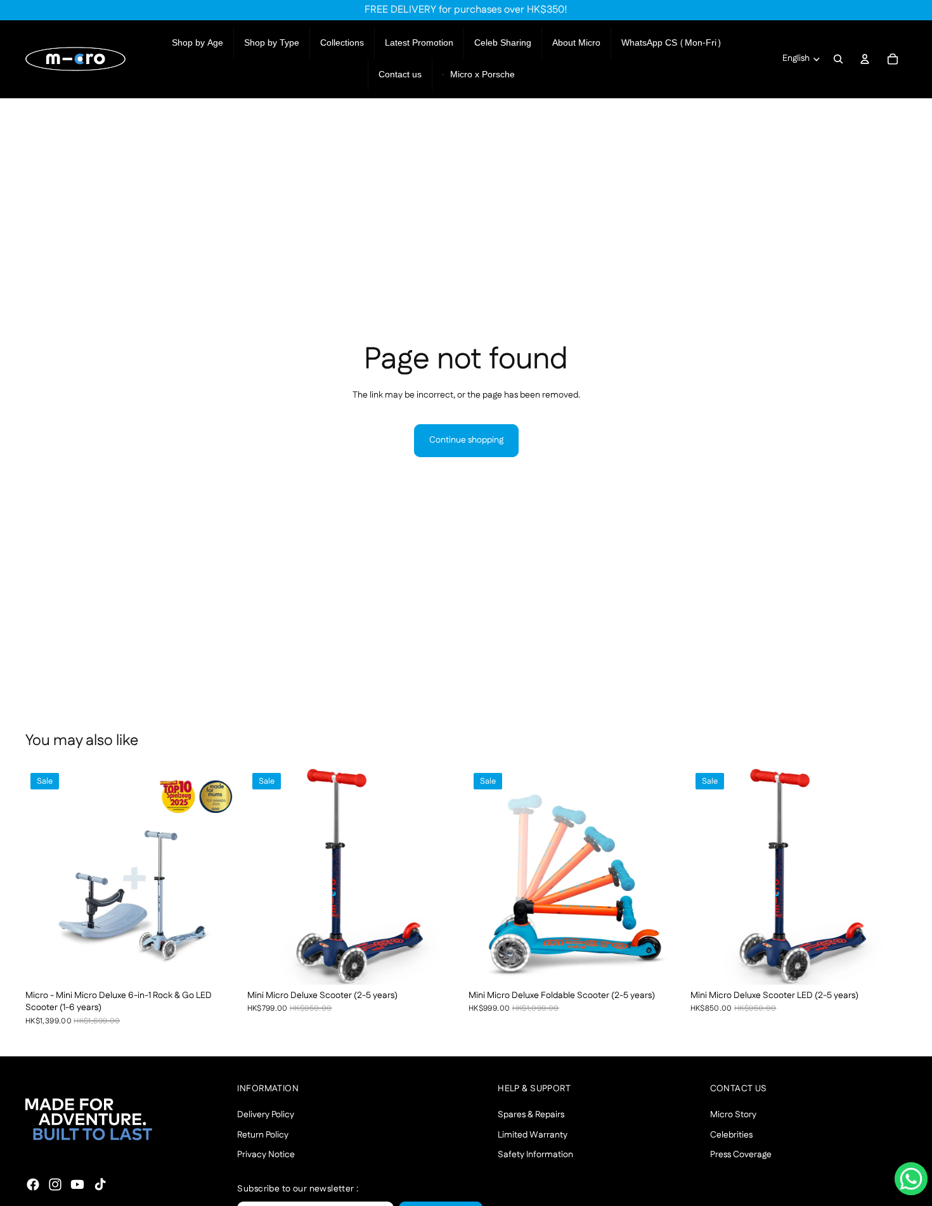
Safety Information (535, 1155)
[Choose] (222, 965)
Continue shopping (466, 440)
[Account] (865, 59)
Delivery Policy (265, 1114)
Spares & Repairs (531, 1114)
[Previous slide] (44, 876)
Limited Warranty (532, 1135)
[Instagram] (55, 1184)
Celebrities (731, 1135)
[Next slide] (223, 876)
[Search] (838, 59)
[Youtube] (77, 1184)
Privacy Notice (266, 1155)
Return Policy (262, 1135)
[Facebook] (33, 1184)
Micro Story (733, 1114)
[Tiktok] (100, 1184)
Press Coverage (741, 1155)
